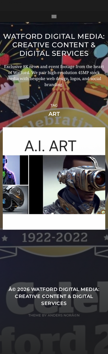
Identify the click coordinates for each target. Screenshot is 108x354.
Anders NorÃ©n (64, 315)
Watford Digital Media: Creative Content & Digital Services (54, 45)
